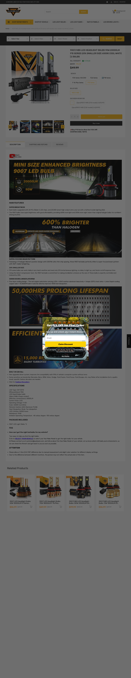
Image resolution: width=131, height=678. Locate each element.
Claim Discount (65, 344)
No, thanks (65, 356)
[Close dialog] (86, 319)
